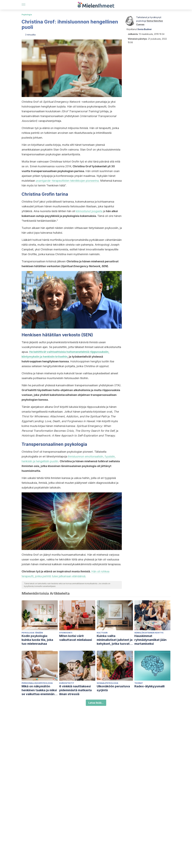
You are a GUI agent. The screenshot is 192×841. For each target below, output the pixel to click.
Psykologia (27, 14)
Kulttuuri (102, 633)
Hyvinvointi (65, 633)
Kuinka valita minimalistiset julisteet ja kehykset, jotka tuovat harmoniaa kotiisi (114, 640)
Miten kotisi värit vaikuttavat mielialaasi (75, 638)
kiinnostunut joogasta (89, 211)
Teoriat (138, 683)
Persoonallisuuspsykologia (37, 683)
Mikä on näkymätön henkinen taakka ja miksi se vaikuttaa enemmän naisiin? (39, 690)
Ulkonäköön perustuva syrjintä (113, 688)
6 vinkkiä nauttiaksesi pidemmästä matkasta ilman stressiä (75, 690)
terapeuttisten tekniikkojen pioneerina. (67, 180)
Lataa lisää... (96, 702)
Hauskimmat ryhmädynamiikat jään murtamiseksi (150, 639)
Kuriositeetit (66, 683)
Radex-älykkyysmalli (149, 686)
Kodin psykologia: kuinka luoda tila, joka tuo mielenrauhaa (37, 639)
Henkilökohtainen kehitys (148, 633)
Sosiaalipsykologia (107, 683)
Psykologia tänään (32, 633)
